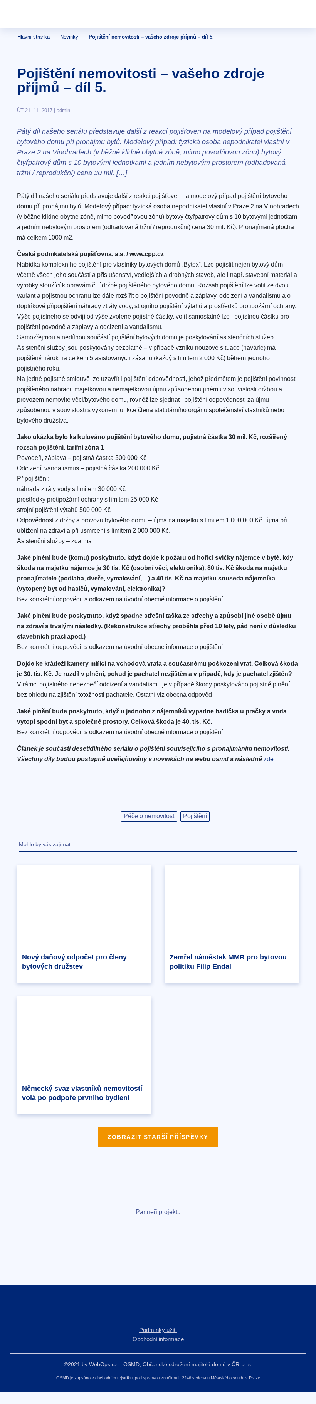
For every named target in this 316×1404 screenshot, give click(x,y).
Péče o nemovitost (149, 816)
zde (269, 759)
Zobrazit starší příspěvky (158, 1137)
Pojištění (195, 816)
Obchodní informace (158, 1339)
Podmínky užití (158, 1330)
